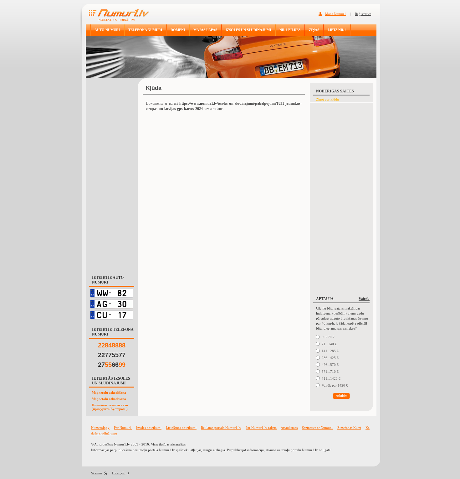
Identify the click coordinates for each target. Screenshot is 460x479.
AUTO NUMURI (107, 30)
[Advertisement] (112, 174)
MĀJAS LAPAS (205, 30)
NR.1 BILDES (289, 30)
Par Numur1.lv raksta (261, 428)
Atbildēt (341, 396)
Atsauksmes (289, 428)
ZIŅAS (314, 30)
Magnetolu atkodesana (109, 399)
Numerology (100, 428)
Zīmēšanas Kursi (349, 428)
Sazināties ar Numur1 (317, 428)
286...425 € (330, 358)
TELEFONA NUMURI (145, 30)
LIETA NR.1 (337, 30)
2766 (111, 364)
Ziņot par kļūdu (327, 99)
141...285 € (330, 351)
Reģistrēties (363, 14)
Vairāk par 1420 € (335, 385)
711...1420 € (331, 378)
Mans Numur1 (335, 14)
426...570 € (330, 365)
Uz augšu (118, 473)
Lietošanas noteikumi (181, 428)
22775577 (111, 354)
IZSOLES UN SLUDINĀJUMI (248, 30)
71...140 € (329, 344)
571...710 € (330, 371)
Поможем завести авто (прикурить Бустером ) (110, 407)
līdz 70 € (328, 337)
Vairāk (364, 299)
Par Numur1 (123, 428)
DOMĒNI (178, 30)
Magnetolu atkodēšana (109, 392)
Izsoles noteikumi (148, 428)
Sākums (96, 473)
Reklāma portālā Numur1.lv (221, 428)
